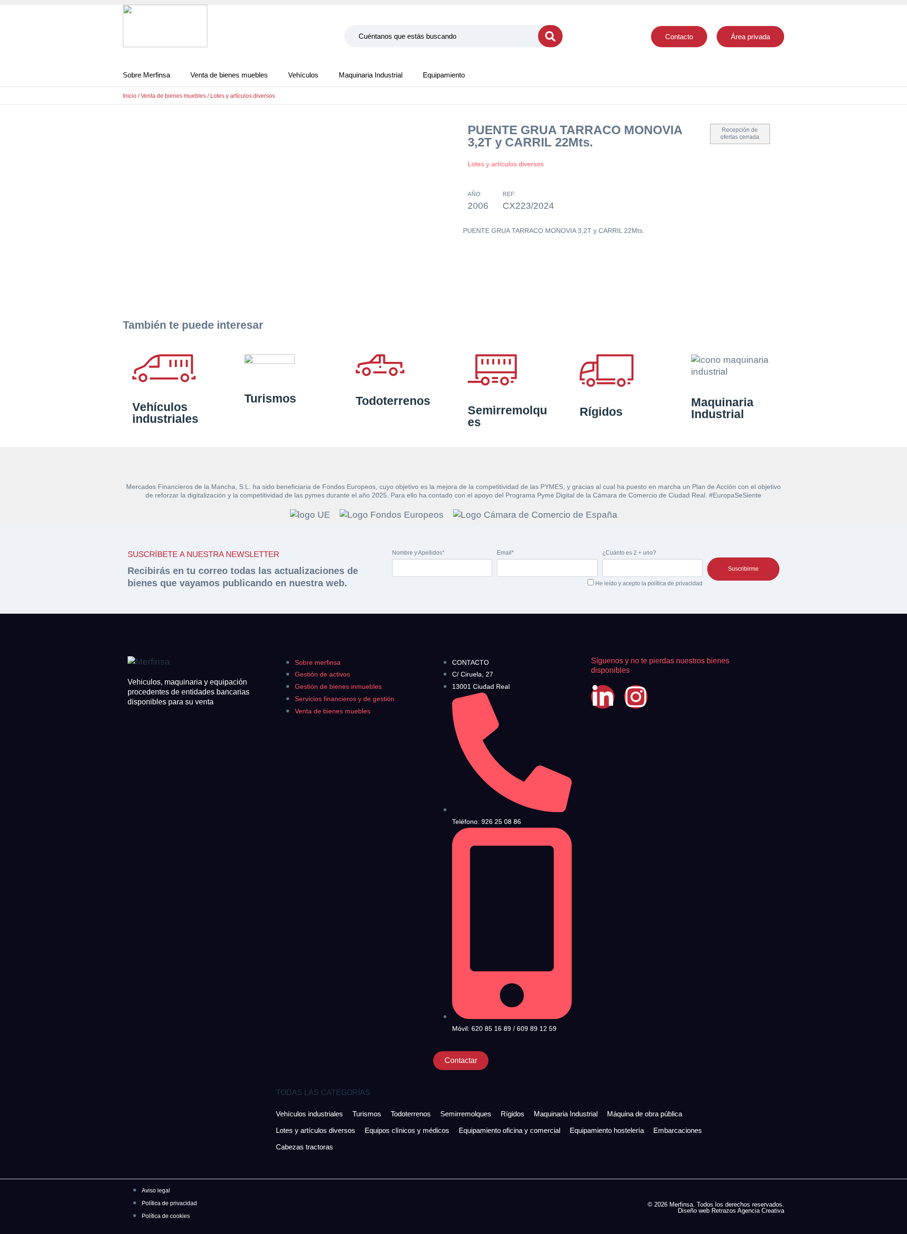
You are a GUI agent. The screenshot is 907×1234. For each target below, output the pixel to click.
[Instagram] (636, 697)
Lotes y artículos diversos (242, 96)
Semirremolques (507, 415)
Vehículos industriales (165, 412)
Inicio (130, 96)
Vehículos (303, 75)
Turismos (270, 398)
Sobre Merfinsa (146, 75)
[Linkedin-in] (603, 697)
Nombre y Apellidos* (418, 552)
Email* (505, 552)
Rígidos (601, 411)
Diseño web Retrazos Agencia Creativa (731, 1210)
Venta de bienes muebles (229, 75)
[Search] (550, 36)
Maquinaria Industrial (370, 75)
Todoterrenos (393, 400)
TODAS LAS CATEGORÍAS (323, 1092)
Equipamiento (444, 75)
